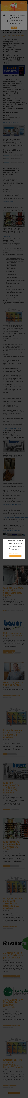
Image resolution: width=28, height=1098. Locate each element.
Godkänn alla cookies (15, 556)
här (21, 551)
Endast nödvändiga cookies (15, 553)
